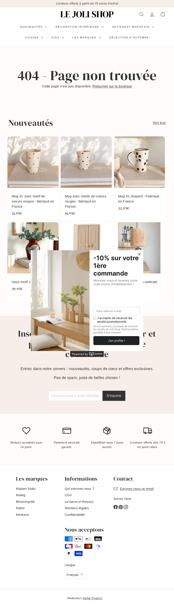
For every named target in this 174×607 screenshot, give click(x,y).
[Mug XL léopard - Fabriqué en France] (139, 178)
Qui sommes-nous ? (79, 488)
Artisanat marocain (131, 26)
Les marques (85, 37)
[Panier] (162, 14)
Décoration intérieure (78, 26)
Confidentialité (75, 514)
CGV (68, 495)
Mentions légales (77, 508)
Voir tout (159, 122)
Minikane (22, 514)
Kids (56, 37)
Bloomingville (25, 501)
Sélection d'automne (129, 37)
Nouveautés (32, 26)
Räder (20, 508)
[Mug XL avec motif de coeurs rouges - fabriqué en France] (33, 178)
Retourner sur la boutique (112, 86)
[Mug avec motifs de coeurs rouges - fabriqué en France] (86, 178)
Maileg (20, 495)
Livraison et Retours (79, 501)
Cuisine (32, 37)
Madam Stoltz (26, 488)
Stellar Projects (92, 598)
